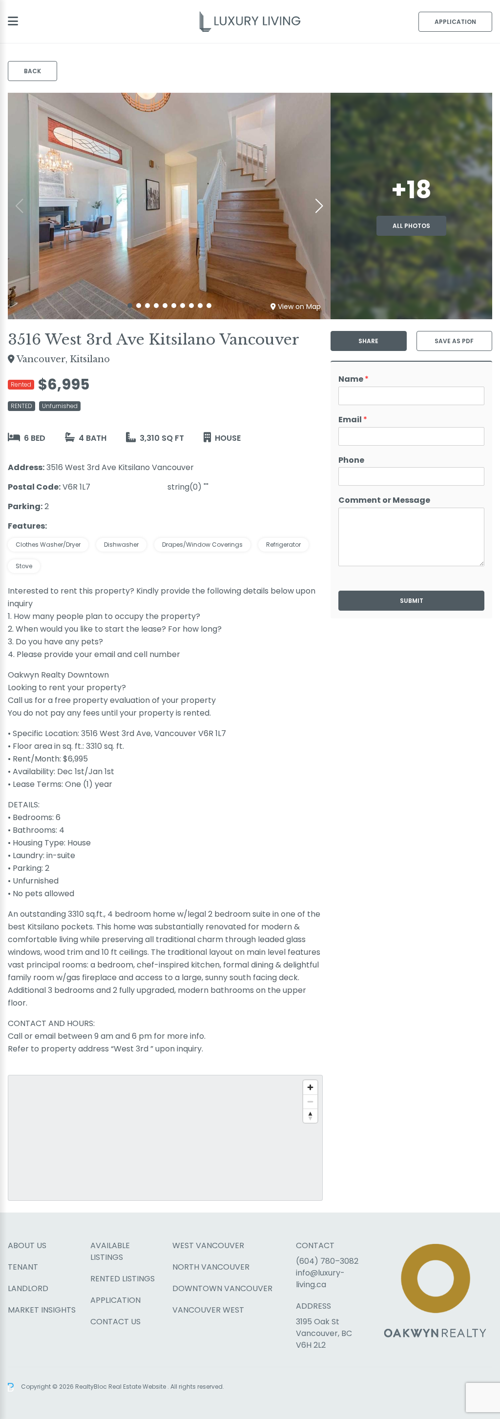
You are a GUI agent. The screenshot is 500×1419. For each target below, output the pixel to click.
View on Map (299, 306)
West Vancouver (208, 1245)
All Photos (411, 226)
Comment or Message (384, 500)
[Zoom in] (310, 1087)
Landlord (28, 1288)
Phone (351, 460)
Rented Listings (122, 1278)
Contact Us (115, 1321)
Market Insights (42, 1310)
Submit (411, 600)
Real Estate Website (137, 1386)
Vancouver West (208, 1310)
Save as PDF (454, 341)
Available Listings (110, 1251)
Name (353, 379)
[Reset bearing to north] (310, 1116)
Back (32, 71)
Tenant (23, 1267)
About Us (27, 1245)
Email (352, 420)
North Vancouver (211, 1267)
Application (455, 22)
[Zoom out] (310, 1101)
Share (368, 341)
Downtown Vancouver (222, 1288)
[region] (165, 1137)
